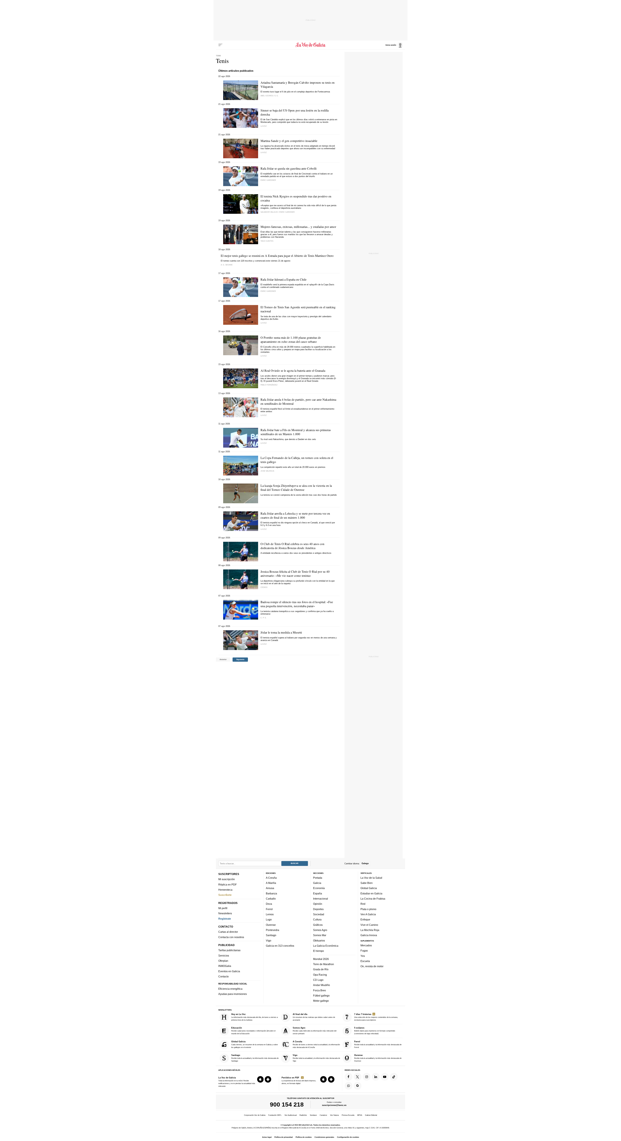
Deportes (318, 909)
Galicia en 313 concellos (280, 945)
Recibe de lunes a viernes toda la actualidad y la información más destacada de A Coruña (316, 1044)
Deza (269, 903)
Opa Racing (320, 974)
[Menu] (220, 45)
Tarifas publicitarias (229, 950)
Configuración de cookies (348, 1137)
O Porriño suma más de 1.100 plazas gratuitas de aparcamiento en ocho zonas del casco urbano (291, 339)
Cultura (317, 919)
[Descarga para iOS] (260, 1079)
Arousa (270, 888)
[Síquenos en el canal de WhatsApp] (348, 1086)
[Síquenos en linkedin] (376, 1077)
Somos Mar (319, 935)
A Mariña (271, 882)
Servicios (223, 955)
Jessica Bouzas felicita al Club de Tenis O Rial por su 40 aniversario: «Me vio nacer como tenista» (295, 573)
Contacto (223, 976)
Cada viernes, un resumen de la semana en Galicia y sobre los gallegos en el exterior (254, 1044)
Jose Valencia (267, 471)
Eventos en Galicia (229, 971)
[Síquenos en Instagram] (366, 1077)
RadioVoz (303, 1115)
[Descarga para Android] (268, 1079)
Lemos (270, 914)
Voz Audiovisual (290, 1115)
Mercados (366, 945)
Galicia (317, 882)
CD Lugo (318, 979)
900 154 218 (287, 1104)
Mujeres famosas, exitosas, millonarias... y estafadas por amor (298, 227)
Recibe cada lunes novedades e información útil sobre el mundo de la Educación (253, 1031)
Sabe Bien (366, 882)
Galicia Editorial (371, 1115)
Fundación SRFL (275, 1115)
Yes (362, 955)
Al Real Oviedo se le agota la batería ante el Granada (293, 370)
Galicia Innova (368, 935)
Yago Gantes (267, 241)
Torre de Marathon (323, 964)
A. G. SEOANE (227, 265)
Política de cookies (304, 1137)
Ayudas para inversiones (232, 994)
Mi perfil (222, 908)
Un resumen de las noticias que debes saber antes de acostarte (314, 1017)
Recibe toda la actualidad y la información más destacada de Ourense (378, 1058)
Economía (319, 888)
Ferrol (269, 909)
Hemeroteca (225, 889)
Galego (365, 863)
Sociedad (318, 914)
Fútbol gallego (321, 995)
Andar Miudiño (321, 985)
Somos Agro (320, 930)
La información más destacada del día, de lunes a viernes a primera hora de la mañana (254, 1017)
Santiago (271, 935)
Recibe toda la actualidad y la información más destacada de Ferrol (378, 1044)
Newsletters (225, 913)
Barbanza (271, 893)
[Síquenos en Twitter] (357, 1077)
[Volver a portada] (311, 45)
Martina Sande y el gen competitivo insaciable (289, 141)
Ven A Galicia (368, 914)
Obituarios (319, 940)
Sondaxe (313, 1115)
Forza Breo (319, 990)
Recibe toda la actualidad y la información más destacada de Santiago (255, 1058)
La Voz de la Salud (371, 877)
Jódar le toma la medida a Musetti (281, 632)
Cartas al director (228, 931)
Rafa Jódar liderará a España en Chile (283, 279)
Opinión (317, 903)
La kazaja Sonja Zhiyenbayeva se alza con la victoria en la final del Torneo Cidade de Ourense (296, 488)
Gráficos (318, 924)
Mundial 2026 (321, 958)
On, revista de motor (371, 966)
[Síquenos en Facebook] (348, 1077)
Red (362, 903)
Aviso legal (267, 1137)
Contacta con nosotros (231, 937)
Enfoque (365, 919)
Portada (317, 877)
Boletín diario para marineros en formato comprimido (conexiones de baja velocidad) (374, 1031)
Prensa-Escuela (348, 1115)
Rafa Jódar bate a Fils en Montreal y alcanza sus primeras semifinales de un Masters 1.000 (296, 432)
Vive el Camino (369, 924)
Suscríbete (225, 894)
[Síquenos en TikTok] (394, 1077)
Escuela (365, 961)
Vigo (268, 940)
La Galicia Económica (325, 945)
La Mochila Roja (369, 930)
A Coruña (271, 877)
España (317, 893)
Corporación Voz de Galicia (254, 1115)
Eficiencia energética (230, 988)
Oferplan (223, 960)
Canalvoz (323, 1115)
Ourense (271, 924)
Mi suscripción (226, 879)
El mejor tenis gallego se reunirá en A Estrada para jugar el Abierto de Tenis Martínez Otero (277, 256)
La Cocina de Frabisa (372, 898)
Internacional (320, 898)
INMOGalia (224, 966)
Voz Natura (334, 1115)
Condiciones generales (324, 1137)
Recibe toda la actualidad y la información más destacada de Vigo (316, 1058)
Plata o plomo (368, 909)
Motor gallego (321, 1000)
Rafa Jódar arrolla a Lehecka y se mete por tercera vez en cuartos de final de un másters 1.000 (295, 515)
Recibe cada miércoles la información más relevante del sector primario (314, 1031)
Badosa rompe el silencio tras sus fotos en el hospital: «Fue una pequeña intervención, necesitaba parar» (297, 604)
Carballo (271, 898)
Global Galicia (368, 888)
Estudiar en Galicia (371, 893)
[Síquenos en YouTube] (385, 1077)
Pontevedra (272, 930)
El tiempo (318, 950)
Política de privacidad (283, 1137)
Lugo (269, 919)
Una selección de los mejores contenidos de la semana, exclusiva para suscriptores (376, 1017)
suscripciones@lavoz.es (334, 1105)
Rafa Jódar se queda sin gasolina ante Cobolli (288, 168)
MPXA (359, 1115)
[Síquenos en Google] (357, 1086)
